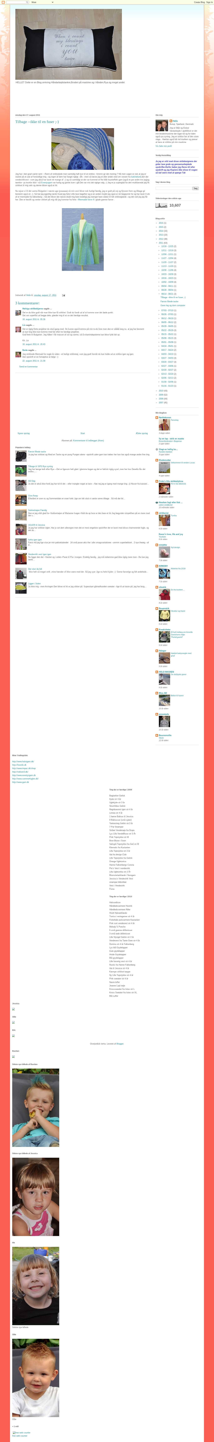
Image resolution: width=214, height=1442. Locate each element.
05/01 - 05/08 (167, 342)
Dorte (25, 350)
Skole (161, 738)
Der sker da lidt (35, 569)
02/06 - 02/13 (167, 378)
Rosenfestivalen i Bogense (170, 441)
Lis (23, 325)
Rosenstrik (164, 608)
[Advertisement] (82, 401)
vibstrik (162, 587)
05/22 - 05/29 (167, 330)
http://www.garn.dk (20, 782)
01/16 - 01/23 (167, 386)
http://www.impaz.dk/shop (24, 768)
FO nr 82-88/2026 (178, 484)
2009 (161, 395)
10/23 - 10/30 (167, 274)
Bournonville (165, 735)
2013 (161, 235)
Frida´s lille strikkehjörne (171, 481)
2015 (161, 227)
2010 (161, 391)
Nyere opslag (24, 433)
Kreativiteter (164, 629)
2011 (161, 243)
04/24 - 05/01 (167, 346)
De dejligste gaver (178, 674)
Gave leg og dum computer (173, 305)
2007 (161, 402)
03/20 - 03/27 (167, 362)
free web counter (19, 1436)
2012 (161, 239)
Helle (175, 121)
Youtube (162, 537)
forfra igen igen (35, 540)
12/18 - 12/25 (167, 246)
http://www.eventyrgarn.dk (24, 775)
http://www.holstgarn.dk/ (23, 761)
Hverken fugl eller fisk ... (171, 502)
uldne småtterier (166, 505)
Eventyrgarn (47, 182)
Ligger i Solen (34, 583)
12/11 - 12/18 (167, 250)
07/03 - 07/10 (167, 310)
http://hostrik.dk (19, 765)
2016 (161, 223)
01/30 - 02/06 (167, 382)
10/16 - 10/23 (167, 278)
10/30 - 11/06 (167, 270)
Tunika (174, 516)
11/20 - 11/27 (167, 262)
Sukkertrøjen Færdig (37, 510)
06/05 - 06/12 (167, 322)
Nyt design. (175, 547)
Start (83, 433)
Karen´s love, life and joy (171, 534)
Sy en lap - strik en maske (171, 438)
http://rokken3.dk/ (20, 772)
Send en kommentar (28, 366)
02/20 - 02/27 (167, 370)
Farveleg (174, 420)
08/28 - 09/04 (167, 290)
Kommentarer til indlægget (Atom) (88, 440)
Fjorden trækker (165, 452)
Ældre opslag (142, 433)
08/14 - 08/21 (167, 294)
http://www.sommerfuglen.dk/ (25, 779)
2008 (161, 399)
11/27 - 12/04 (167, 258)
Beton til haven (177, 696)
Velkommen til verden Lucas (183, 463)
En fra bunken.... (178, 590)
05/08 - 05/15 (167, 338)
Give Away (33, 496)
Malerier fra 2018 (178, 568)
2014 (161, 231)
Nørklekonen (165, 417)
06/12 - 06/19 (167, 318)
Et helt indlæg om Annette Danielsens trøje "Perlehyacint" (182, 634)
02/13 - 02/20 (167, 374)
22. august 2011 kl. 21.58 (33, 361)
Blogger (120, 1044)
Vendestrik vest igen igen (39, 554)
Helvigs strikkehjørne (32, 308)
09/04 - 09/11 (167, 286)
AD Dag (31, 481)
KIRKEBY (163, 566)
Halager (162, 651)
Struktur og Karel (178, 611)
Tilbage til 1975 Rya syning (40, 466)
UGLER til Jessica (36, 525)
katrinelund (136, 177)
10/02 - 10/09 (167, 282)
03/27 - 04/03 (167, 358)
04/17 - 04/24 (167, 350)
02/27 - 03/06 (167, 366)
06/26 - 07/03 (167, 314)
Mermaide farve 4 (86, 199)
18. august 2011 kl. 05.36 (33, 319)
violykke (163, 545)
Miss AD (163, 693)
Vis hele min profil (164, 146)
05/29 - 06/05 (167, 326)
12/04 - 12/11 (167, 254)
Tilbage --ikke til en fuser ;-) (173, 297)
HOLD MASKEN (166, 672)
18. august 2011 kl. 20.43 (33, 344)
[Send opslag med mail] (63, 295)
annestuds (164, 714)
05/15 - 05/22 (167, 334)
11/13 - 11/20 (167, 266)
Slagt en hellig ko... (168, 449)
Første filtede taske (37, 451)
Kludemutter (165, 460)
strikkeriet (163, 513)
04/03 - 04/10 (167, 354)
